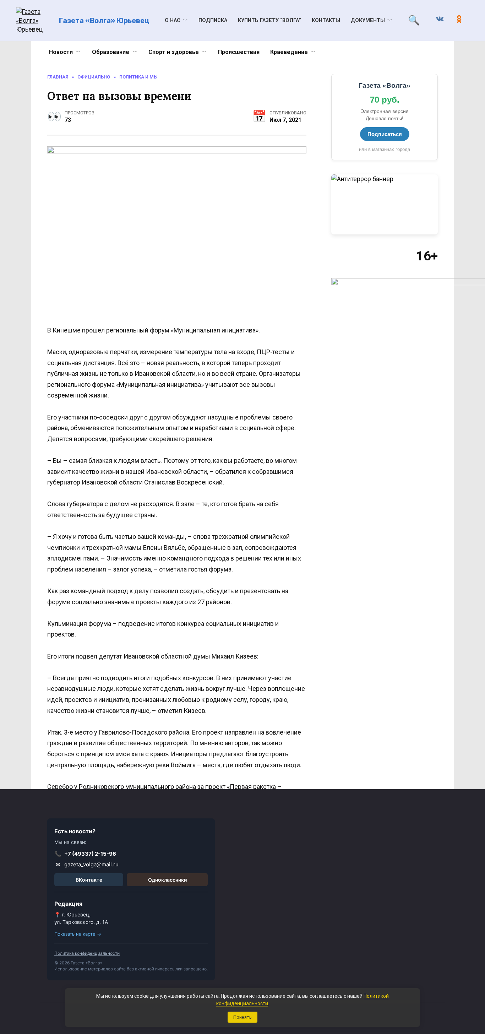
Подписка (212, 20)
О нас (172, 20)
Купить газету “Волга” (269, 20)
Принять (242, 1017)
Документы (368, 20)
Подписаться (384, 134)
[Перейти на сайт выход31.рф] (384, 204)
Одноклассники (167, 880)
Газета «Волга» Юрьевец (104, 20)
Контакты (326, 20)
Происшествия (239, 52)
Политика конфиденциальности (87, 953)
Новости (61, 52)
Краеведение (289, 52)
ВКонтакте (89, 880)
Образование (110, 52)
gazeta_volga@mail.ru (87, 864)
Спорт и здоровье (173, 52)
